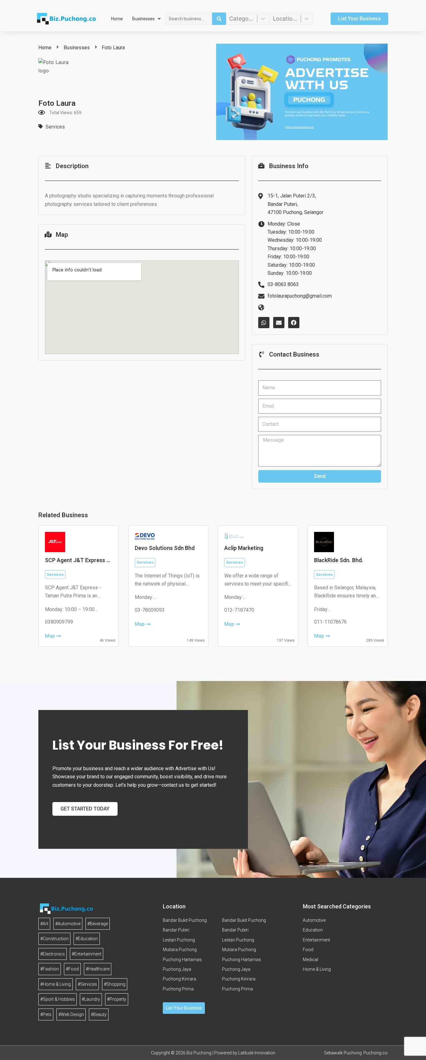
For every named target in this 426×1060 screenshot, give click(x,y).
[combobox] (188, 18)
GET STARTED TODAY (85, 809)
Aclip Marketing (243, 548)
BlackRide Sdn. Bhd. (338, 560)
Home (117, 18)
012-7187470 (239, 610)
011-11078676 (330, 622)
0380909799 (59, 622)
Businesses (143, 18)
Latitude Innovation (256, 1052)
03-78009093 (150, 610)
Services (55, 127)
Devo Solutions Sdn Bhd (165, 548)
